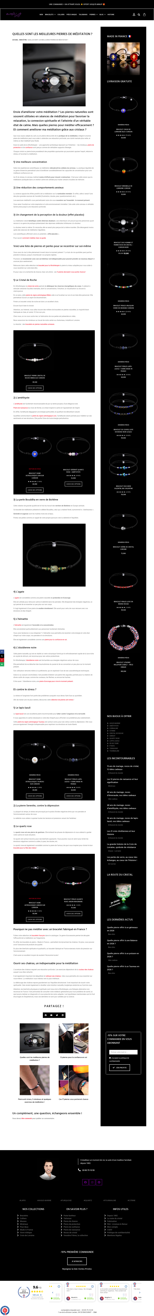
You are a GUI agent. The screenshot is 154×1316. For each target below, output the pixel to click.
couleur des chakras (86, 970)
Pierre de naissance (20, 408)
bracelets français (38, 935)
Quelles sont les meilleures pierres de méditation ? (34, 1058)
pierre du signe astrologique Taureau (31, 722)
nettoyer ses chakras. (53, 976)
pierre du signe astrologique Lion (44, 416)
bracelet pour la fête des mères (24, 848)
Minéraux (111, 786)
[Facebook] (85, 1182)
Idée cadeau (112, 799)
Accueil (15, 40)
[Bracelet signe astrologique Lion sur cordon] (35, 445)
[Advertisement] (123, 697)
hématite (18, 625)
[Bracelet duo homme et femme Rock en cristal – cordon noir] (123, 221)
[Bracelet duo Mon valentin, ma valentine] (123, 464)
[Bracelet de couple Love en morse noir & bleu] (123, 404)
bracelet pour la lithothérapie (49, 265)
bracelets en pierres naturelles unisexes (39, 324)
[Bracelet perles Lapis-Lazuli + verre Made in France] (73, 751)
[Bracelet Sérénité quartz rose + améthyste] (73, 445)
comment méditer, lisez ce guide (34, 238)
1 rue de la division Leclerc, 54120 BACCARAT (74, 1312)
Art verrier (112, 864)
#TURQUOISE (66, 1200)
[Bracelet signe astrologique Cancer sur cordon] (35, 875)
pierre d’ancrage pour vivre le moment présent (56, 681)
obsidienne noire (32, 660)
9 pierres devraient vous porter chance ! (71, 272)
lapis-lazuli (20, 714)
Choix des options (35, 388)
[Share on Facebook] (2, 652)
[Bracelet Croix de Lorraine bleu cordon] (123, 103)
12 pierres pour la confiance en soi (73, 1057)
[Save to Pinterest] (2, 660)
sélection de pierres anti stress (62, 700)
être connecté (26, 1118)
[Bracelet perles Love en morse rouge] (123, 580)
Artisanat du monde (115, 773)
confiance (28, 147)
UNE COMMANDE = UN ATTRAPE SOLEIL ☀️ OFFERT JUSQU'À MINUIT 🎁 (77, 4)
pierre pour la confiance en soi (56, 640)
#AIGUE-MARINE (44, 1200)
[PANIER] (144, 14)
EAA (95, 1312)
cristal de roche (33, 286)
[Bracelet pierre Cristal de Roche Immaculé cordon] (35, 351)
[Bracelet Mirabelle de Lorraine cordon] (123, 164)
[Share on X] (2, 656)
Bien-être (23, 40)
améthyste (19, 404)
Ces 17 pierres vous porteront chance (73, 1099)
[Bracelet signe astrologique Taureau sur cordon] (35, 751)
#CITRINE (131, 1200)
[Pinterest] (99, 1182)
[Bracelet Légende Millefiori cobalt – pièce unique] (123, 636)
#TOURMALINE (109, 1200)
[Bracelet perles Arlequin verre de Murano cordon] (123, 280)
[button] (138, 14)
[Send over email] (2, 664)
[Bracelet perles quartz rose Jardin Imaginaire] (73, 875)
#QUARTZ (88, 1200)
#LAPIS (22, 1200)
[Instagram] (92, 1182)
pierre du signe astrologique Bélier (38, 295)
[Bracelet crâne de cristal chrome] (123, 521)
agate (17, 598)
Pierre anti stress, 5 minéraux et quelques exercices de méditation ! (34, 1100)
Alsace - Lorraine (114, 851)
